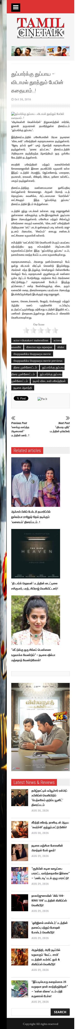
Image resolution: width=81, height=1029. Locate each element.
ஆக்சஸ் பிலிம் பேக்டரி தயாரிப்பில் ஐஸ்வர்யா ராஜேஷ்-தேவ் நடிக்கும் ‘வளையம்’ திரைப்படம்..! (31, 517)
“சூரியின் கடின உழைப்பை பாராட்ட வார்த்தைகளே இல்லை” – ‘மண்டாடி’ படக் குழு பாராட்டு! (51, 873)
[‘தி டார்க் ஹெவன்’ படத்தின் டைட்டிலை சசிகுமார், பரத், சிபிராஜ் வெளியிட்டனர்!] (36, 554)
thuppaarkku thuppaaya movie (32, 354)
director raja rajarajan (39, 347)
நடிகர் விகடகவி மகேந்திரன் (49, 381)
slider (60, 347)
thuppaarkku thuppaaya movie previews (38, 360)
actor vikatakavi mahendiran (31, 340)
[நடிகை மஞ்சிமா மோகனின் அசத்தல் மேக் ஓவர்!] (19, 852)
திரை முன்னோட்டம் (25, 367)
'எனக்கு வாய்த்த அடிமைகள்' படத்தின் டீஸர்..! (20, 429)
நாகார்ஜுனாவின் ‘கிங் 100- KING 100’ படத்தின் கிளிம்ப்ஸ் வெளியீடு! (49, 900)
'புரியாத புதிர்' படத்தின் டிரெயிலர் (60, 427)
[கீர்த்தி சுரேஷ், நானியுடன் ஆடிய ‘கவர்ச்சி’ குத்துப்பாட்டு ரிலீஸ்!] (19, 829)
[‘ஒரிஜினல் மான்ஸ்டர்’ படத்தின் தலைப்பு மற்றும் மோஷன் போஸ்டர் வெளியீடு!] (19, 929)
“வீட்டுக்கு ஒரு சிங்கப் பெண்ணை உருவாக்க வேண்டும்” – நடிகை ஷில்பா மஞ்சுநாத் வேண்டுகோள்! (33, 655)
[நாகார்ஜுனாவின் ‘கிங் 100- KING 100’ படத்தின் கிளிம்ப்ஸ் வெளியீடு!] (19, 902)
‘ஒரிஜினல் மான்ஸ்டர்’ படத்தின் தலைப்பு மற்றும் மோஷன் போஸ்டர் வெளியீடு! (50, 927)
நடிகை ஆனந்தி (23, 387)
